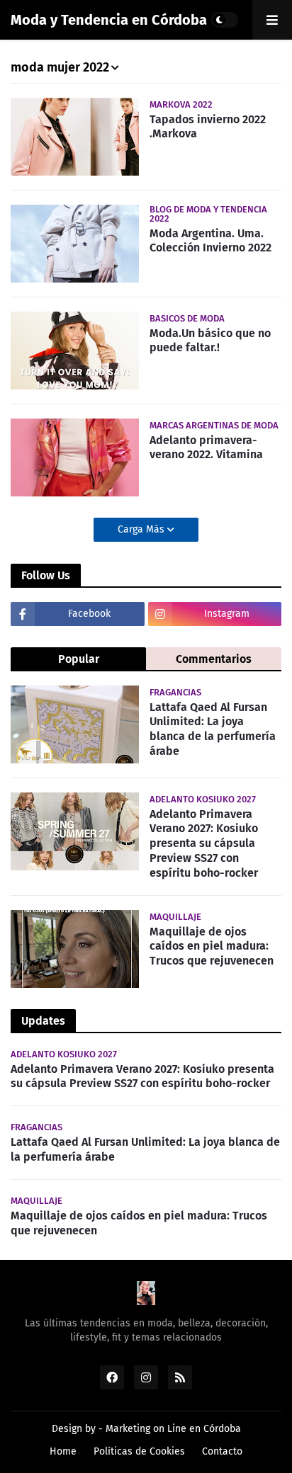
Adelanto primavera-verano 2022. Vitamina (206, 447)
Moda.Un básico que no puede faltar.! (210, 340)
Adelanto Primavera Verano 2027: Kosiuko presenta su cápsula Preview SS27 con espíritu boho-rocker (204, 843)
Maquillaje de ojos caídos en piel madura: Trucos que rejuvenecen (212, 946)
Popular (78, 659)
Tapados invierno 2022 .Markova (208, 127)
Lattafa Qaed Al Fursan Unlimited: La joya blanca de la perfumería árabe (213, 729)
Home (63, 1451)
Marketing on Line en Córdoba (173, 1429)
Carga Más (142, 529)
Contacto (222, 1451)
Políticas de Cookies (139, 1451)
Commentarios (214, 659)
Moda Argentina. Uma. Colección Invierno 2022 (210, 241)
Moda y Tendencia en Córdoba (109, 19)
